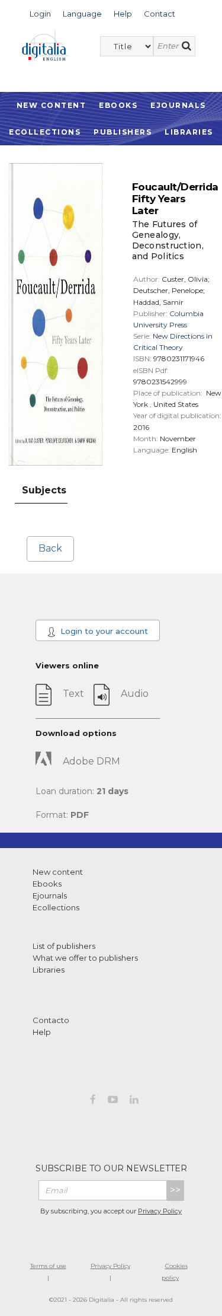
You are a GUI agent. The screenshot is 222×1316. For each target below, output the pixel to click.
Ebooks (118, 105)
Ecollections (45, 132)
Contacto (51, 1020)
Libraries (189, 132)
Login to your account (103, 631)
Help (42, 1032)
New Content (51, 105)
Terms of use (48, 1266)
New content (58, 872)
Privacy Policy (160, 1211)
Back (50, 548)
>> (175, 1190)
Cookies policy (175, 1272)
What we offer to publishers (85, 958)
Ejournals (178, 105)
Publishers (123, 132)
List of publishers (64, 946)
